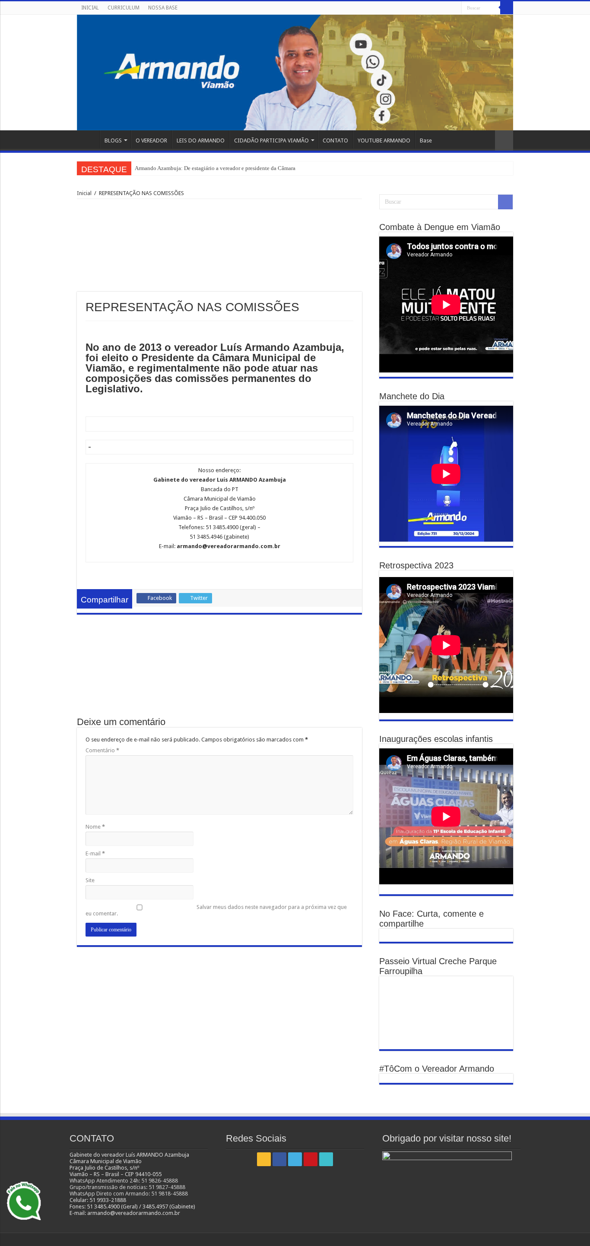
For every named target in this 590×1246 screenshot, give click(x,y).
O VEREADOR (151, 140)
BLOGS (113, 140)
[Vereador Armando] (295, 72)
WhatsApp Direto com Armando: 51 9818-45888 (129, 1193)
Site (90, 880)
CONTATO (335, 140)
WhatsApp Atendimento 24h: (105, 1180)
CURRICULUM (124, 8)
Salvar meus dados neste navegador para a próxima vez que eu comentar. (216, 910)
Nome (95, 826)
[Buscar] (506, 7)
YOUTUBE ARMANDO (384, 140)
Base (426, 140)
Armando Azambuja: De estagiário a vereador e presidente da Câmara (215, 168)
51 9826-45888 (159, 1180)
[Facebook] (430, 8)
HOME (88, 139)
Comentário (102, 750)
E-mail (95, 853)
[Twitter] (438, 8)
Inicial (84, 193)
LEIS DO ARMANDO (201, 140)
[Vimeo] (455, 8)
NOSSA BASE (163, 8)
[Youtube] (447, 8)
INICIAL (90, 8)
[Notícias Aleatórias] (504, 140)
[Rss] (422, 8)
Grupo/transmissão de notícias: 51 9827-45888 (127, 1187)
